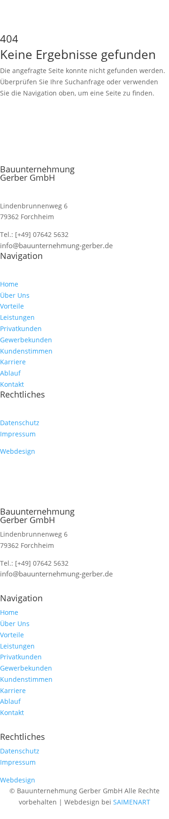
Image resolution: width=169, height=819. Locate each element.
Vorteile (12, 306)
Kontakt (12, 384)
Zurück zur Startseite (55, 120)
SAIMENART (131, 801)
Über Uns (15, 295)
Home (9, 284)
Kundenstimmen (26, 351)
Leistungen (17, 317)
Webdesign (17, 451)
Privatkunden (21, 328)
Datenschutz (19, 422)
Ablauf (10, 373)
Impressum (18, 433)
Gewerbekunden (26, 339)
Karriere (13, 361)
